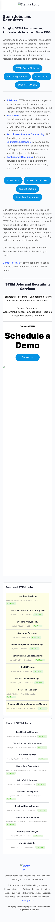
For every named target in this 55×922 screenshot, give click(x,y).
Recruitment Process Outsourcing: (26, 134)
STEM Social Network (27, 68)
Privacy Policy (28, 900)
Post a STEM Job (27, 85)
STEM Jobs (13, 180)
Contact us (27, 357)
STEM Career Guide (37, 180)
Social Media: (14, 115)
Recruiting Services (17, 76)
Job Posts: (12, 100)
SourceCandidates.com (19, 141)
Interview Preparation (27, 197)
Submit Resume (27, 188)
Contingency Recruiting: (20, 157)
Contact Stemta (11, 262)
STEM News (41, 76)
